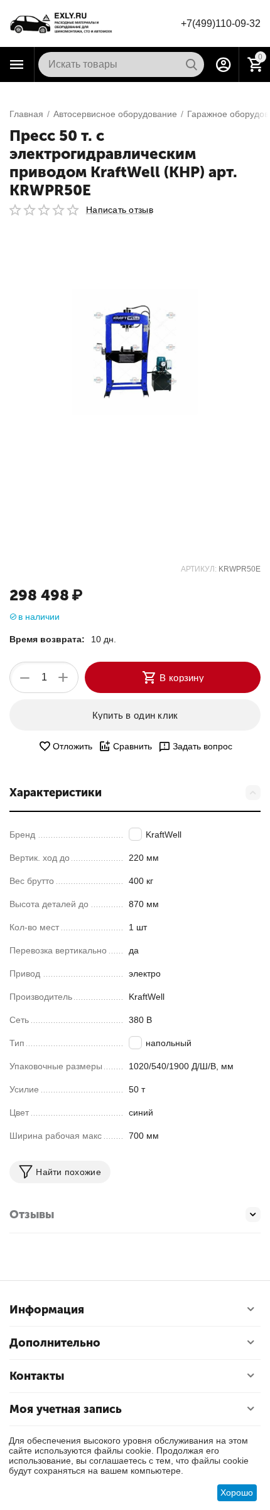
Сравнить (132, 746)
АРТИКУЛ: (199, 569)
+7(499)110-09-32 (221, 23)
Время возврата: (47, 639)
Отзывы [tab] (31, 1214)
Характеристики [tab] (55, 792)
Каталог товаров (17, 64)
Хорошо (236, 1492)
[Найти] (191, 64)
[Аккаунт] (223, 64)
